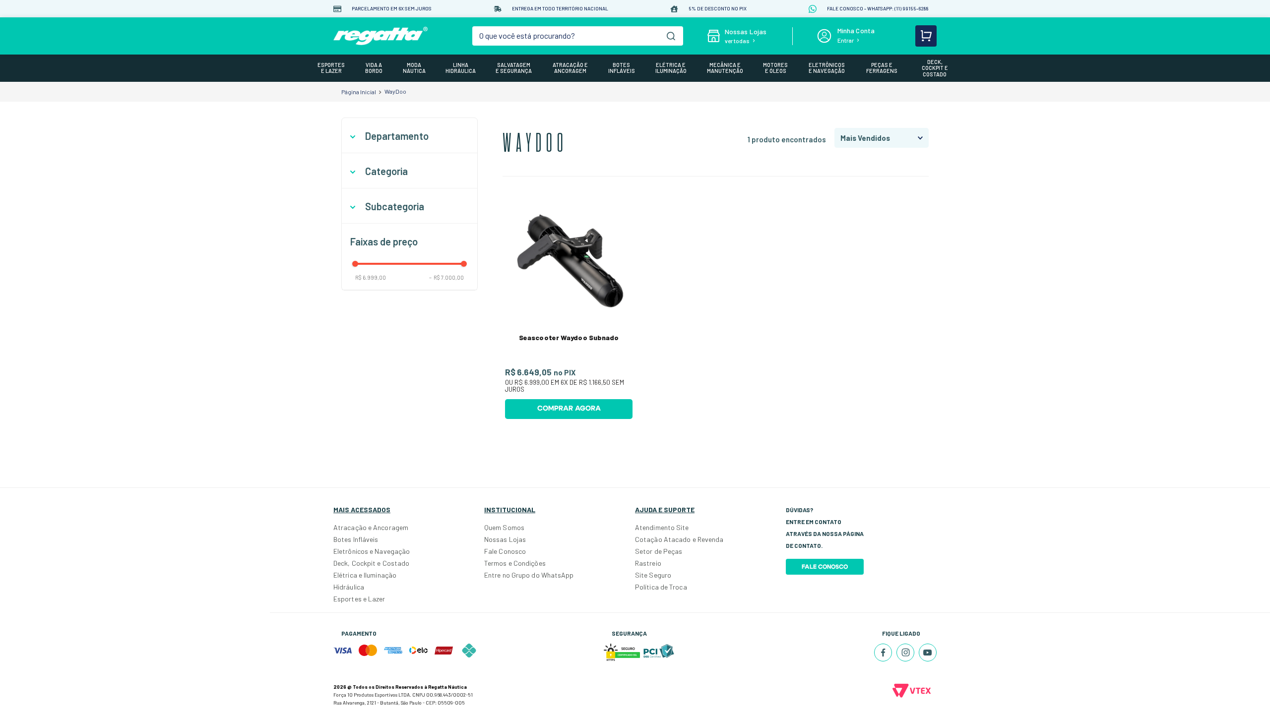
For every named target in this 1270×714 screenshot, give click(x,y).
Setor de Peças (658, 551)
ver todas (737, 40)
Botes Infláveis (356, 539)
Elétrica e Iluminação (364, 575)
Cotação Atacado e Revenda (679, 539)
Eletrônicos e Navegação (371, 551)
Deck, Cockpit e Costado (371, 563)
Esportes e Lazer (359, 599)
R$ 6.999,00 (370, 277)
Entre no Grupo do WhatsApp (529, 575)
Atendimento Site (662, 527)
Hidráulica (348, 587)
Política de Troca (661, 587)
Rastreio (648, 563)
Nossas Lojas (505, 539)
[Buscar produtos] (671, 36)
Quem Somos (504, 527)
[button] (409, 136)
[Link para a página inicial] (358, 91)
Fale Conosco (505, 551)
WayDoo (395, 91)
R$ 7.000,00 (446, 277)
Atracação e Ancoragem (370, 527)
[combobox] (578, 36)
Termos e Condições (515, 563)
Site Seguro (653, 575)
